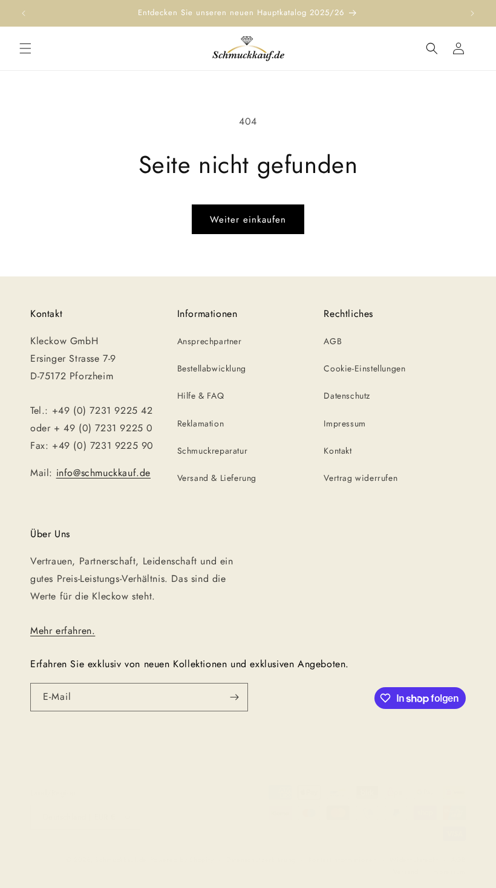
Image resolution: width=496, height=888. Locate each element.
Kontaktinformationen (342, 859)
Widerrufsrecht (414, 859)
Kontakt (337, 451)
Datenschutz (347, 396)
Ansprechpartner (209, 341)
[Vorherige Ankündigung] (23, 13)
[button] (25, 48)
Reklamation (200, 423)
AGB (333, 341)
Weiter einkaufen (248, 219)
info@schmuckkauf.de (103, 473)
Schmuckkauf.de (121, 859)
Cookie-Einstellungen (364, 368)
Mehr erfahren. (62, 631)
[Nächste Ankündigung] (472, 13)
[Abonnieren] (234, 697)
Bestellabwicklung (211, 368)
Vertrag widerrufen (360, 478)
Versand (406, 872)
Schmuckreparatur (212, 451)
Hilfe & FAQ (200, 396)
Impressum (344, 423)
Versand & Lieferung (216, 478)
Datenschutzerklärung (261, 859)
